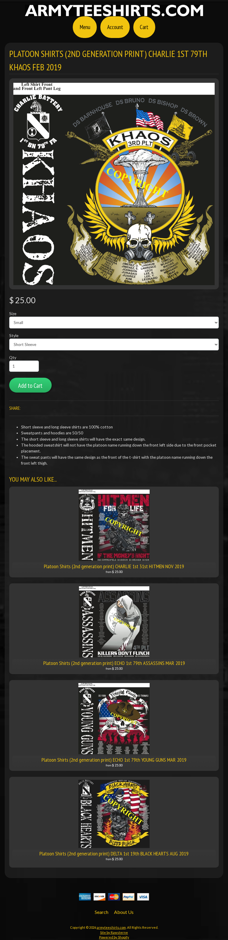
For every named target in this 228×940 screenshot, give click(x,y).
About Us (124, 912)
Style (13, 335)
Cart (144, 27)
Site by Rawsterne (114, 932)
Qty (12, 357)
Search (101, 912)
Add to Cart (30, 386)
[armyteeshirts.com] (114, 13)
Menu (85, 27)
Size (12, 313)
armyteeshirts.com (111, 927)
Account (115, 27)
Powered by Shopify (114, 937)
